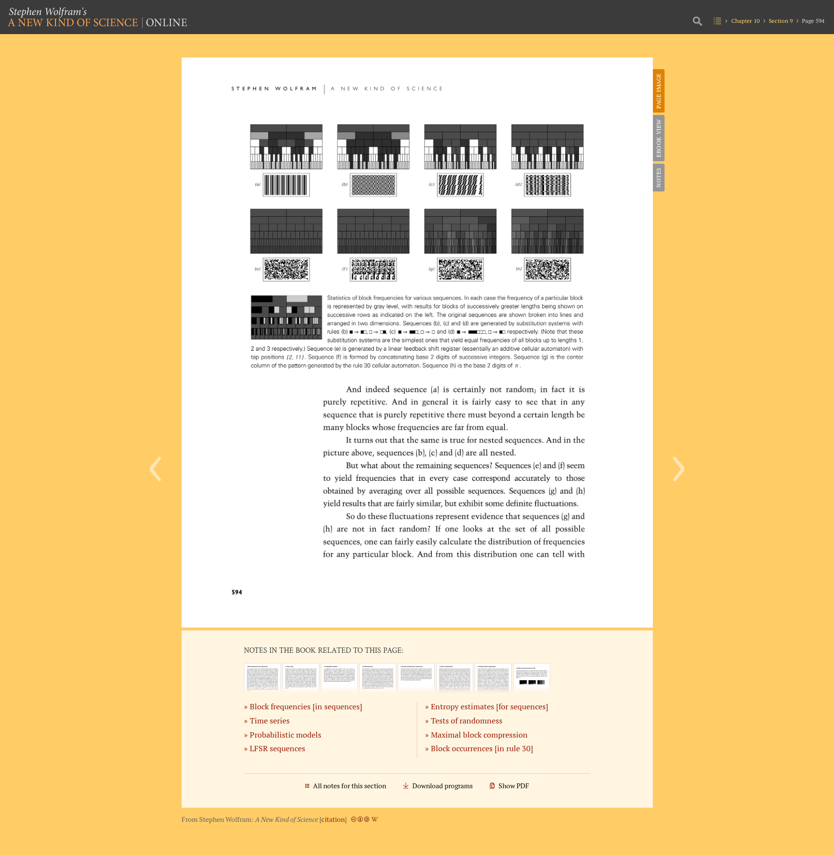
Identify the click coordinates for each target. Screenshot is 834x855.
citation (333, 819)
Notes (658, 178)
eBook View (658, 138)
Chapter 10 (745, 20)
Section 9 (781, 20)
